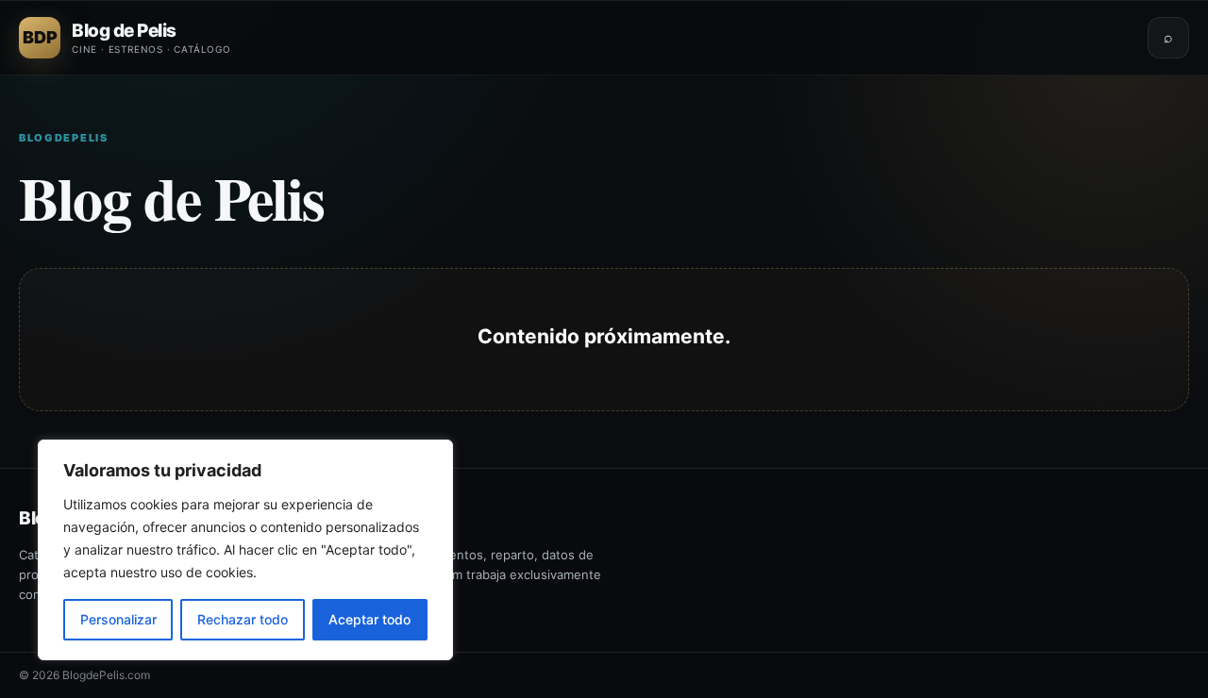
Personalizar (118, 619)
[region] (245, 550)
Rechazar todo (242, 619)
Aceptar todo (369, 619)
